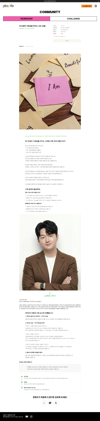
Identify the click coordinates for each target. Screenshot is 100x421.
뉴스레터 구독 (86, 6)
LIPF (12, 416)
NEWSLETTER (11, 415)
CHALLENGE (73, 18)
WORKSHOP (26, 18)
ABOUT (5, 415)
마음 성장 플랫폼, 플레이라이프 (50, 1)
